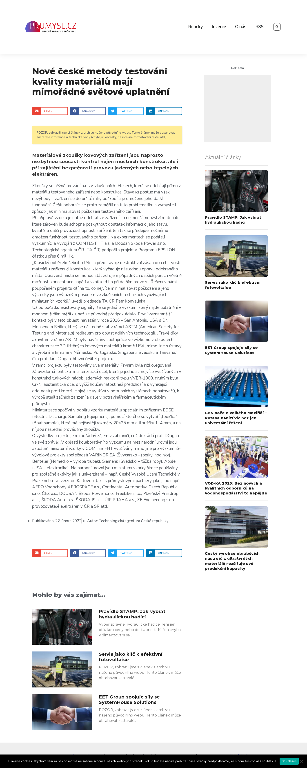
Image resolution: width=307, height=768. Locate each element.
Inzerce (219, 27)
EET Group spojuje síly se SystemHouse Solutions (129, 699)
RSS (259, 27)
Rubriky (195, 27)
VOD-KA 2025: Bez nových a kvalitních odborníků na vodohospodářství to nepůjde (236, 488)
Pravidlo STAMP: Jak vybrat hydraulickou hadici (132, 614)
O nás (240, 27)
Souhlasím (289, 761)
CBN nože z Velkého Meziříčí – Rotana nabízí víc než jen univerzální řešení (236, 418)
